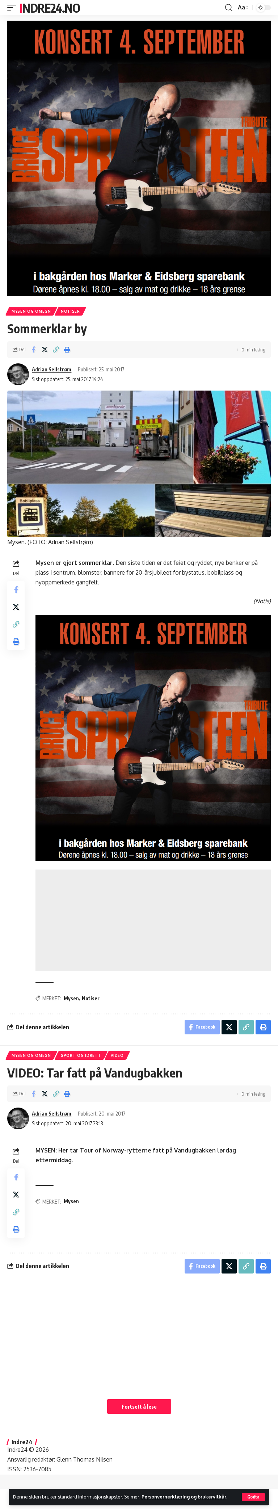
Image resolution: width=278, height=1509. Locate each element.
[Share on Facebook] (33, 349)
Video (117, 1055)
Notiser (70, 311)
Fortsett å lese (139, 1406)
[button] (253, 1497)
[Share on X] (44, 349)
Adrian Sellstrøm (51, 369)
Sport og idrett (81, 1055)
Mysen (71, 998)
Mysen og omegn (31, 311)
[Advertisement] (153, 920)
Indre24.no (50, 7)
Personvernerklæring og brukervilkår (184, 1497)
